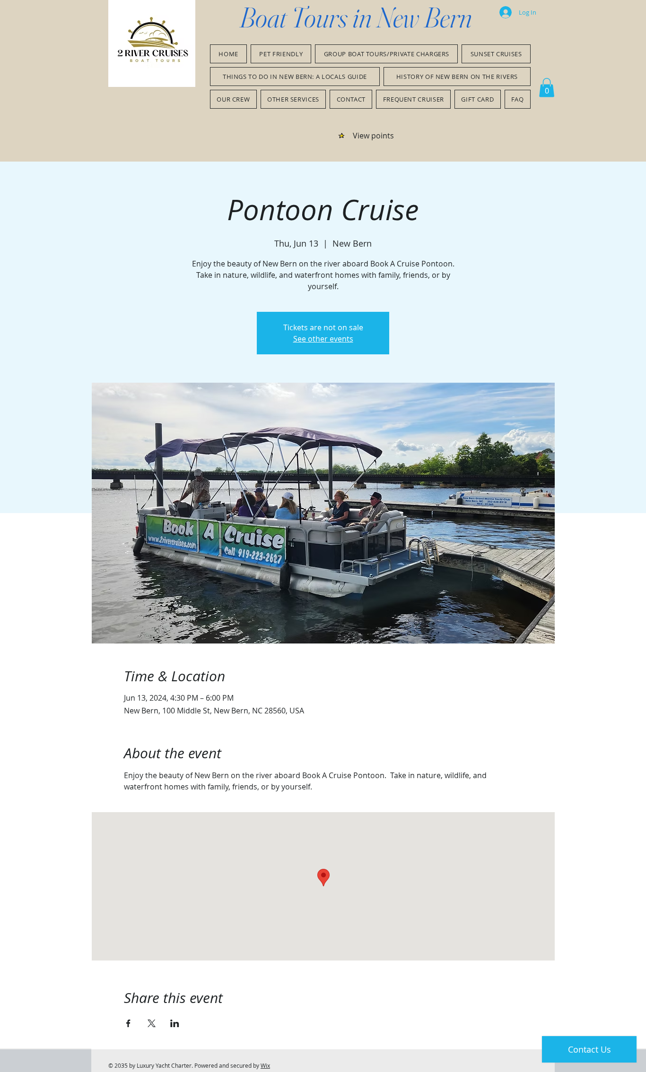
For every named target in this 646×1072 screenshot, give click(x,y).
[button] (547, 87)
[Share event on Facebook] (128, 1023)
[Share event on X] (151, 1023)
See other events (323, 339)
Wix (265, 1065)
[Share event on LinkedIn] (174, 1023)
